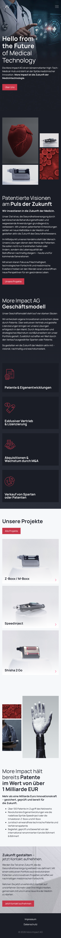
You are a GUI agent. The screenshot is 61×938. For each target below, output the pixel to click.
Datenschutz (30, 924)
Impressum (30, 919)
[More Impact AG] (7, 7)
